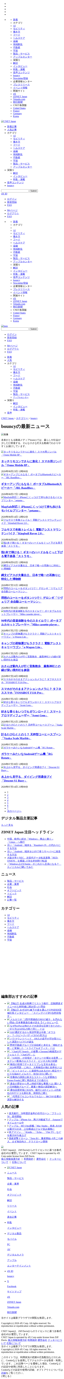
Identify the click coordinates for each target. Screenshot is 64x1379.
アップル (12, 1260)
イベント (12, 1211)
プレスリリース (21, 84)
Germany (17, 113)
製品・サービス (21, 53)
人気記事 (12, 129)
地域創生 (18, 44)
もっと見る (7, 825)
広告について (19, 1162)
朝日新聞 (18, 102)
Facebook (11, 1286)
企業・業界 (13, 884)
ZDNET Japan (20, 96)
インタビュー (20, 66)
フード (16, 35)
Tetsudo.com (19, 99)
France (16, 111)
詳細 (3, 1373)
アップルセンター (22, 57)
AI (14, 25)
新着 (15, 19)
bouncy (16, 75)
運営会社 (41, 1159)
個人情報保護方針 (10, 1159)
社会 (9, 887)
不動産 (16, 47)
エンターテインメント (19, 1265)
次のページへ (14, 811)
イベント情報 (20, 87)
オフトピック (14, 890)
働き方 (16, 31)
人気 (9, 360)
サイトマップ (14, 1291)
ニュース (12, 1172)
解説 (15, 63)
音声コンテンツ (21, 72)
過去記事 (12, 1217)
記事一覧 (12, 900)
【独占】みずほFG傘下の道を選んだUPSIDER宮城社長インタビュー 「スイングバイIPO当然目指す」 (34, 1013)
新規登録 (12, 202)
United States (19, 108)
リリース (12, 1206)
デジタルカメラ (15, 1254)
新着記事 (12, 126)
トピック (12, 893)
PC (8, 1244)
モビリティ (19, 28)
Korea (16, 116)
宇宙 (15, 50)
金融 (15, 41)
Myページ (12, 210)
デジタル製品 (14, 1233)
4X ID (4, 193)
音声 (9, 412)
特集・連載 (19, 69)
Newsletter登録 (20, 78)
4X (14, 94)
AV (8, 1249)
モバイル (12, 1239)
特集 (9, 1222)
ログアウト (13, 213)
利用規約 (28, 1159)
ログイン (12, 199)
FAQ (9, 205)
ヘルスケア (19, 38)
